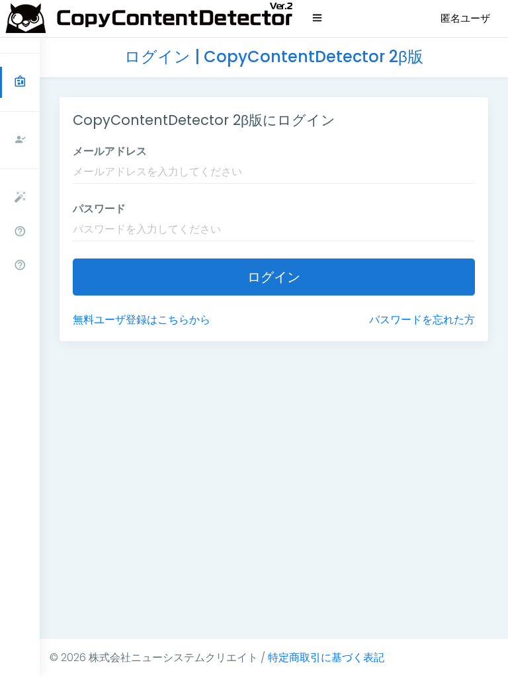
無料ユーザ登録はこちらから (141, 319)
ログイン (273, 277)
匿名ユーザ (465, 18)
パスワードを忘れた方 (422, 319)
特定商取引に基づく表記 (326, 657)
